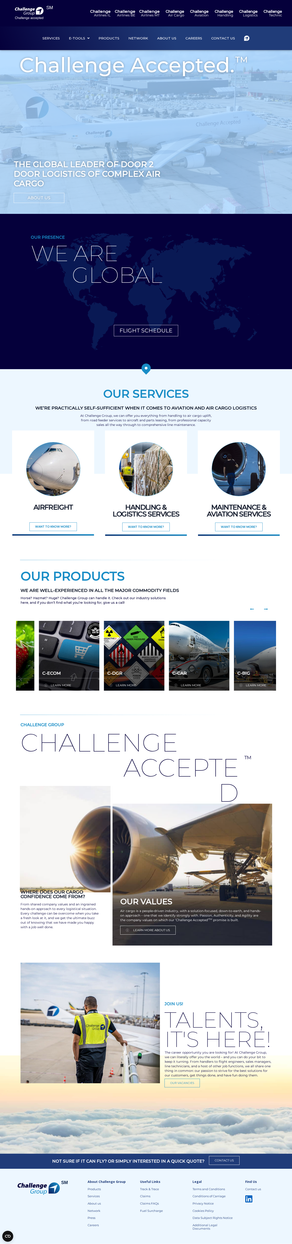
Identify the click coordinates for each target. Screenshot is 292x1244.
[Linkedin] (249, 1199)
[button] (252, 609)
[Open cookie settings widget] (7, 1236)
